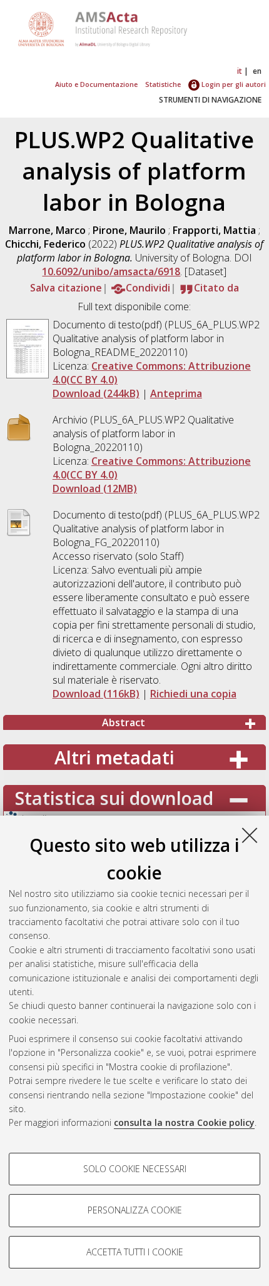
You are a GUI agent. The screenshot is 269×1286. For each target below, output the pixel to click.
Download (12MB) (95, 488)
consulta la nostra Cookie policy (184, 1122)
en (257, 71)
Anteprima (176, 393)
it (239, 71)
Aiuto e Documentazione (96, 84)
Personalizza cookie (135, 1210)
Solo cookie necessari (134, 1169)
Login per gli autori (233, 84)
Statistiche (163, 84)
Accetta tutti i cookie (134, 1252)
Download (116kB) (96, 694)
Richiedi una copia (193, 694)
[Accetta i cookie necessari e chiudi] (250, 835)
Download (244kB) (96, 393)
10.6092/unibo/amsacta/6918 (111, 271)
